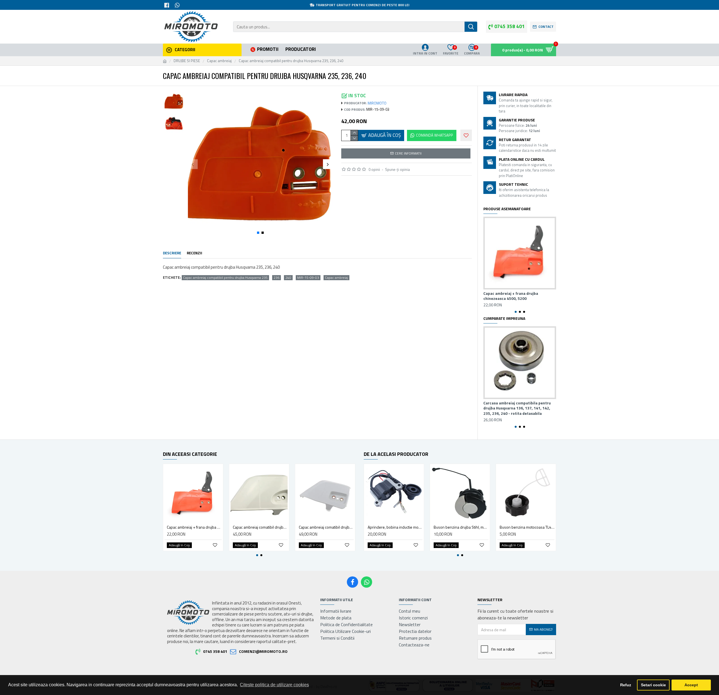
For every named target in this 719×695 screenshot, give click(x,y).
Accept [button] (691, 685)
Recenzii (194, 253)
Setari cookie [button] (653, 685)
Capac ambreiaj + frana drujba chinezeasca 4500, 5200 (510, 296)
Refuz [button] (625, 685)
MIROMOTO (377, 103)
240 (288, 277)
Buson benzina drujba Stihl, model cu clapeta (461, 527)
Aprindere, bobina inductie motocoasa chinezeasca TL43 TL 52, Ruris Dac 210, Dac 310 (395, 527)
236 (276, 277)
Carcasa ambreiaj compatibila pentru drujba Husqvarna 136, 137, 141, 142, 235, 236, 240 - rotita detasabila (517, 408)
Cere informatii (408, 153)
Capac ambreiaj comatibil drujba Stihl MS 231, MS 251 (326, 527)
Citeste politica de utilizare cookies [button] (274, 684)
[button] (193, 164)
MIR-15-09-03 (308, 277)
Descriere (172, 253)
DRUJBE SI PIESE (187, 61)
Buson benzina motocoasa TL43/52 (527, 527)
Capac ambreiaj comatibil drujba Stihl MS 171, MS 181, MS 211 (260, 527)
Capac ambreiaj (219, 61)
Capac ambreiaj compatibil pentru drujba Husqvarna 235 (225, 277)
